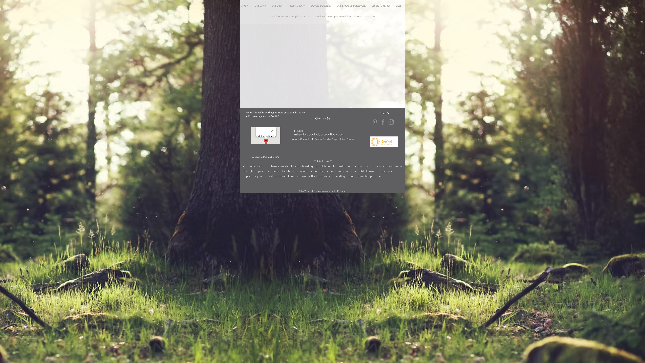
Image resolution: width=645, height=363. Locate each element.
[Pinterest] (374, 122)
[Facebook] (382, 122)
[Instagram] (391, 122)
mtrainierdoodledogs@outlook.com (319, 134)
